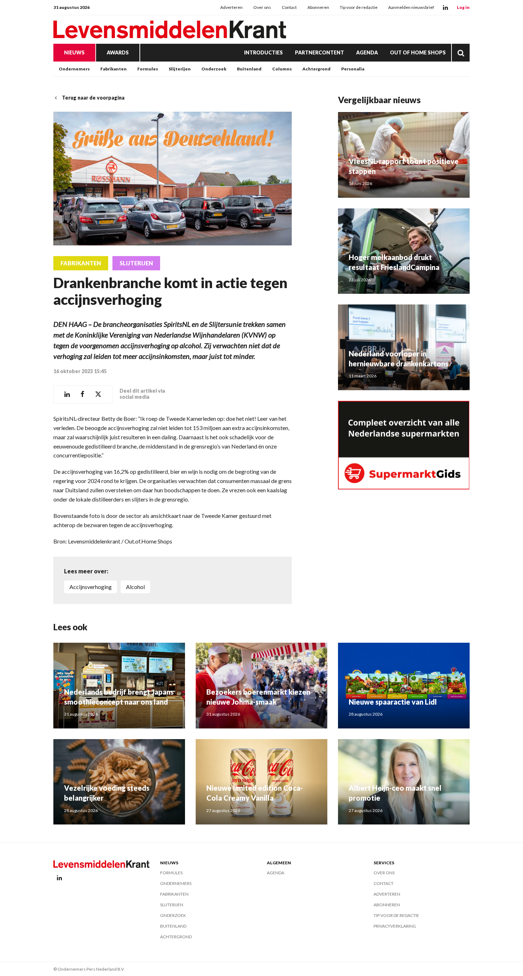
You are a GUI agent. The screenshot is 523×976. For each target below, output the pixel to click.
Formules (147, 68)
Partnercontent (319, 52)
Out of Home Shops (418, 52)
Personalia (352, 68)
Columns (282, 68)
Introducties (263, 52)
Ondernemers (74, 68)
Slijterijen (180, 68)
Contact (289, 7)
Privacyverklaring (395, 926)
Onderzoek (213, 68)
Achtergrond (316, 68)
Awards (118, 52)
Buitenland (249, 68)
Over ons (262, 7)
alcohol (135, 586)
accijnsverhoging (90, 586)
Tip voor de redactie (358, 7)
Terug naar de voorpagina (93, 98)
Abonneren (318, 7)
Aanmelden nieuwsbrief (411, 7)
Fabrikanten (113, 68)
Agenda (367, 52)
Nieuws (74, 52)
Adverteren (231, 7)
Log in (463, 7)
